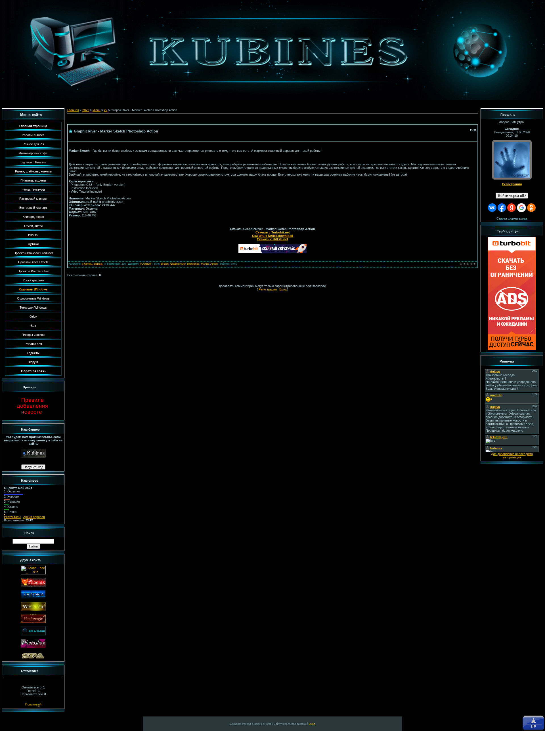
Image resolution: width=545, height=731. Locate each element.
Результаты (12, 517)
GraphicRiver (177, 263)
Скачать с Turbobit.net (272, 232)
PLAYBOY (146, 263)
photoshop (193, 263)
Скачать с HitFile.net (272, 239)
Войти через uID (512, 195)
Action (214, 263)
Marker (205, 263)
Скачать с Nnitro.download (272, 235)
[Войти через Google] (521, 207)
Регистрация (268, 289)
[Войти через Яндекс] (511, 207)
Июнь (96, 110)
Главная (73, 110)
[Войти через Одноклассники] (531, 207)
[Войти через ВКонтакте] (492, 207)
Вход (282, 289)
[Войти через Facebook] (502, 207)
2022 (85, 110)
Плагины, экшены (92, 263)
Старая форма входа (511, 218)
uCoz (312, 723)
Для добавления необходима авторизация (512, 455)
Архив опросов (34, 517)
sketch (165, 263)
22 (105, 110)
